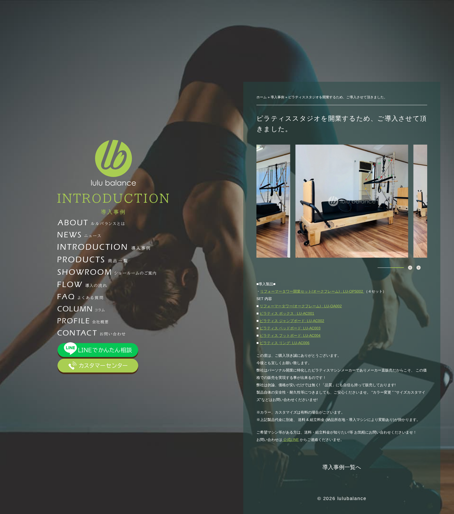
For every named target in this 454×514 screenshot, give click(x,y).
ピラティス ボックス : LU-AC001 (287, 313)
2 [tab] (397, 267)
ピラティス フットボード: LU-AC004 (290, 335)
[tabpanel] (342, 201)
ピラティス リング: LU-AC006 (284, 343)
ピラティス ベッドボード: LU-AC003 (290, 328)
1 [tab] (384, 267)
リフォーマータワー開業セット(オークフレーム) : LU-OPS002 (312, 291)
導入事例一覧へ (341, 467)
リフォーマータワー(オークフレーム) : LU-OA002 (301, 306)
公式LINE (290, 439)
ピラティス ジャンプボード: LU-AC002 (292, 321)
